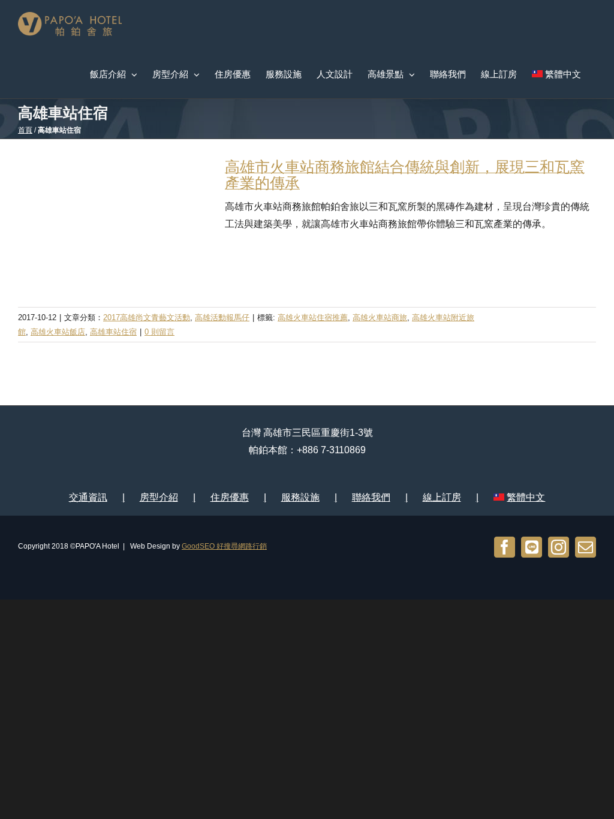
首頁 (25, 130)
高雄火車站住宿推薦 (313, 317)
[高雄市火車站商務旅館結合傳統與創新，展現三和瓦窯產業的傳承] (114, 223)
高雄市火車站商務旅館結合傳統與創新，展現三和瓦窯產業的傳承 (405, 174)
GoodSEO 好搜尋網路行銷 (224, 546)
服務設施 (300, 497)
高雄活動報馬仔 (222, 317)
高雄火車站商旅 (380, 317)
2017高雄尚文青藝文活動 (146, 317)
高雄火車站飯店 (58, 331)
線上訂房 (442, 497)
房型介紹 (159, 497)
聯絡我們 (371, 497)
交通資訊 (88, 497)
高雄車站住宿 (113, 331)
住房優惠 (229, 497)
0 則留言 (159, 331)
